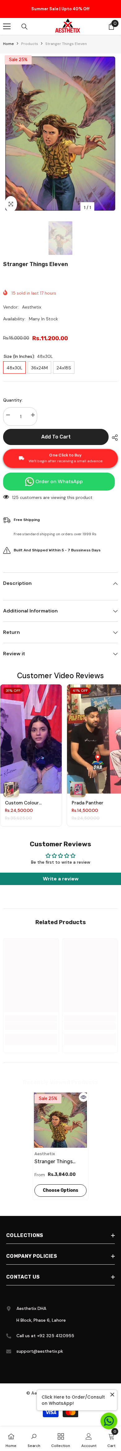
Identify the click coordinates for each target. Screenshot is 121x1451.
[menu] (7, 28)
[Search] (24, 28)
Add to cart (56, 439)
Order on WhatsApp (59, 483)
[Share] (113, 439)
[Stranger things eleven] (60, 1122)
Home (8, 45)
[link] (31, 1028)
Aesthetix (31, 309)
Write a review (60, 880)
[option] (60, 10)
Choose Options (60, 1192)
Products (29, 45)
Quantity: (13, 402)
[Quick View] (83, 1099)
